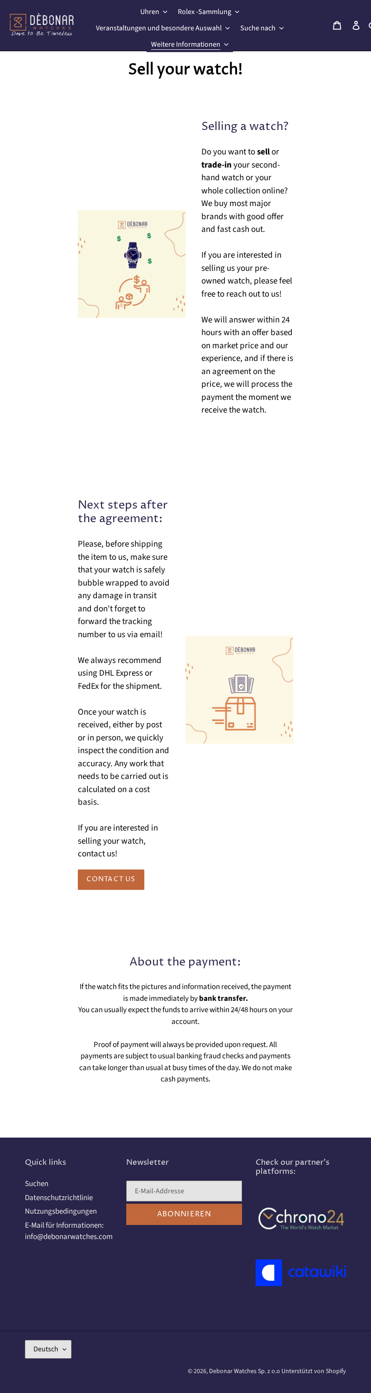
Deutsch (45, 1349)
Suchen (36, 1183)
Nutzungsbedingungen (61, 1211)
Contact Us (111, 879)
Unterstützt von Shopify (313, 1371)
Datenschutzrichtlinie (59, 1197)
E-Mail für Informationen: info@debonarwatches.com (69, 1231)
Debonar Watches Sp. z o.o (245, 1371)
